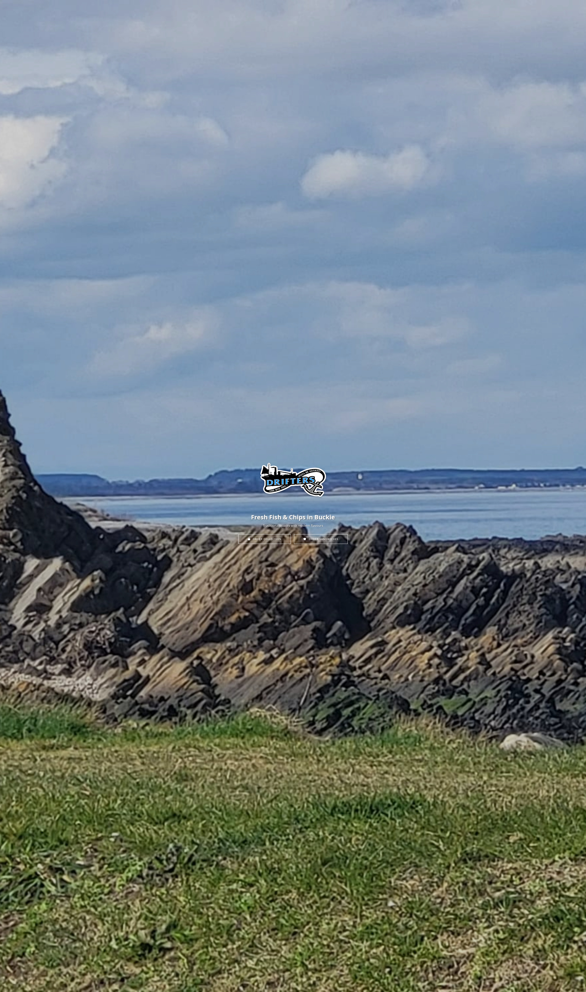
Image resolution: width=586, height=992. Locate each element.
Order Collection (266, 539)
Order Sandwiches (323, 539)
